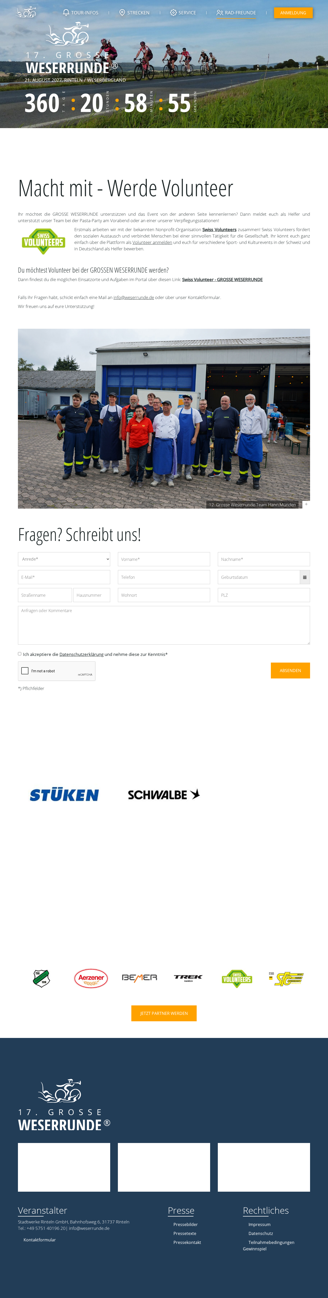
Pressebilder (185, 1224)
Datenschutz (261, 1233)
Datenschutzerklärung (81, 654)
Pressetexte (184, 1233)
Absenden (290, 670)
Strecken (138, 12)
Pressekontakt (187, 1242)
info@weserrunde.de (134, 297)
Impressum (260, 1224)
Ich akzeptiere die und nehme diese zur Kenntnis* (95, 654)
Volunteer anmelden (152, 242)
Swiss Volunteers (219, 229)
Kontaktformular (40, 1240)
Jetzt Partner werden (164, 1013)
